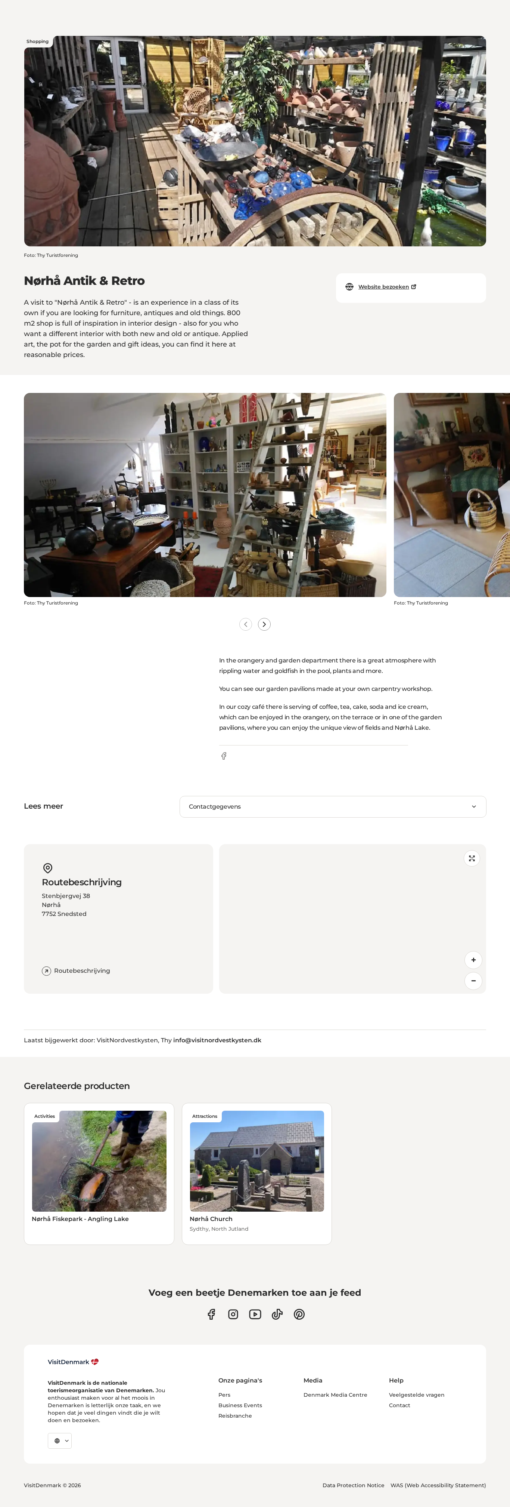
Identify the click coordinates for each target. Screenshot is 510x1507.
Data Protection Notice (354, 1485)
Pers (224, 1394)
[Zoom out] (473, 981)
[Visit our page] (233, 1314)
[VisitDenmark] (73, 1362)
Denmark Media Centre (335, 1394)
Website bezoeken (383, 286)
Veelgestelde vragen (417, 1394)
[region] (352, 919)
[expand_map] (472, 858)
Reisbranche (235, 1415)
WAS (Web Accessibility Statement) (438, 1485)
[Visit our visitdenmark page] (255, 1314)
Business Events (240, 1405)
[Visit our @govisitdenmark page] (277, 1314)
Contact (399, 1405)
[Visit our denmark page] (211, 1314)
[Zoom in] (473, 960)
